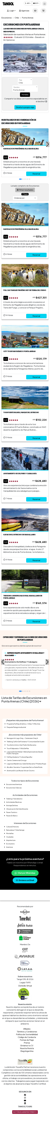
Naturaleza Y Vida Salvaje (15, 830)
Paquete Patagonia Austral (16, 727)
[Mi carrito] (43, 10)
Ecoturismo (10, 844)
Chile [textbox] (21, 82)
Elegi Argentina (26, 1051)
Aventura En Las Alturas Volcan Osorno (21, 771)
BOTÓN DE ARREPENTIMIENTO (25, 1112)
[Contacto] (35, 10)
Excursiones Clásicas (14, 788)
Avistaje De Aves (12, 805)
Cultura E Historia (12, 827)
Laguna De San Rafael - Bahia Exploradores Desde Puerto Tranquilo (25, 752)
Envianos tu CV (26, 1045)
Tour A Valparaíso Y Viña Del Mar (18, 748)
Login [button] (11, 10)
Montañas (10, 833)
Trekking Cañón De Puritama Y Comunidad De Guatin (25, 742)
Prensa (27, 1043)
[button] (2, 144)
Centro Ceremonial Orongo (17, 760)
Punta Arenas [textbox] (19, 90)
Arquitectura (10, 840)
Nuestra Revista (27, 1048)
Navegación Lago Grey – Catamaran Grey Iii (22, 738)
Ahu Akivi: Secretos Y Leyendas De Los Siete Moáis (24, 767)
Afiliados (26, 1029)
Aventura (9, 847)
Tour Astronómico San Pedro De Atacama (21, 745)
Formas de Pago (27, 1040)
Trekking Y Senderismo (14, 799)
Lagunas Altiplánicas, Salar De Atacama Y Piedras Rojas (26, 764)
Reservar (36, 174)
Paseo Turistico (11, 812)
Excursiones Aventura (14, 784)
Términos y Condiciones (27, 1031)
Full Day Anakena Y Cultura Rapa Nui (19, 757)
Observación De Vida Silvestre (17, 809)
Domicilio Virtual (25, 985)
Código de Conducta (27, 1037)
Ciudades (9, 837)
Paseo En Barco (12, 816)
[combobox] (25, 81)
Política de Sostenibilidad (27, 1034)
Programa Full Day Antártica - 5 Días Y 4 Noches (23, 724)
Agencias (25, 10)
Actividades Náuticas (14, 802)
